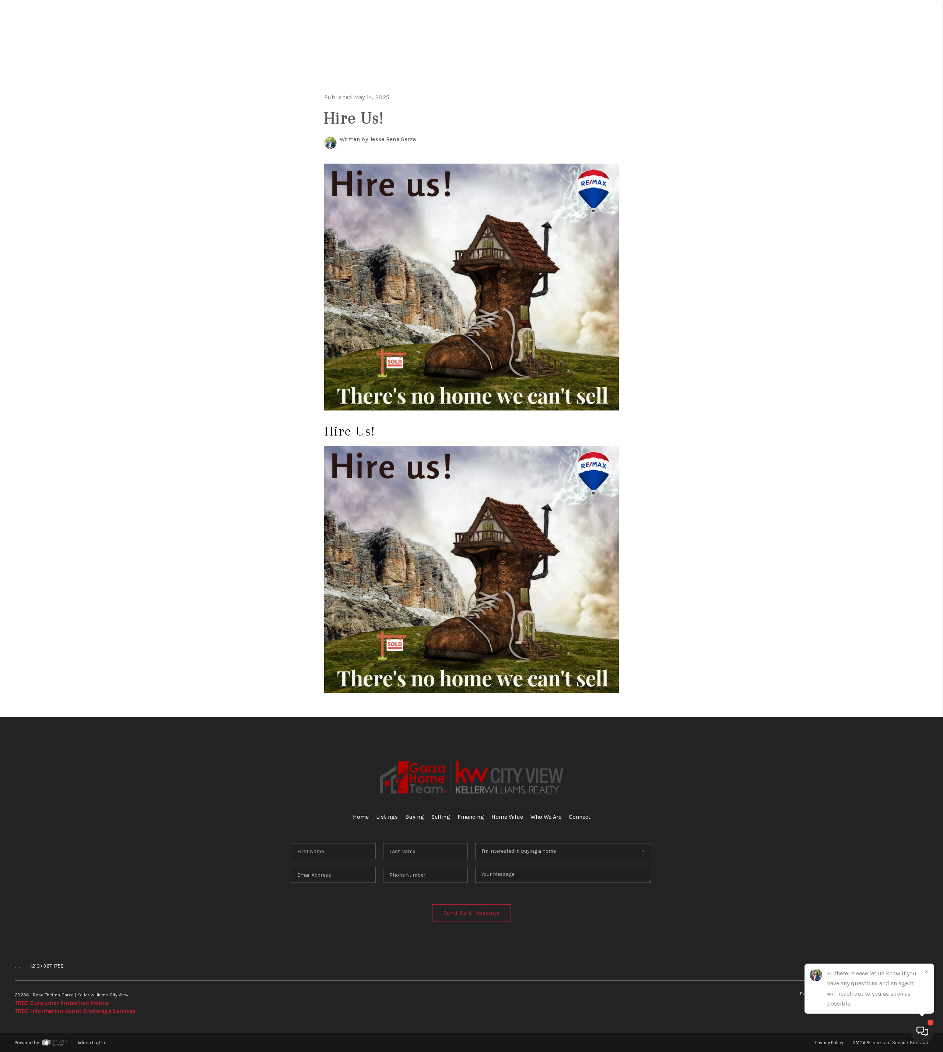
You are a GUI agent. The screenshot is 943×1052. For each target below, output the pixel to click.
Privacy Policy (829, 1042)
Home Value (874, 175)
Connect (886, 222)
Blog (902, 268)
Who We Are (872, 199)
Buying (893, 106)
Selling (890, 129)
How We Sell (882, 315)
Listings (387, 816)
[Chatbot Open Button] (922, 1031)
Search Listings (855, 83)
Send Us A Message (472, 912)
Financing (880, 152)
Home (900, 59)
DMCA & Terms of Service (880, 1042)
